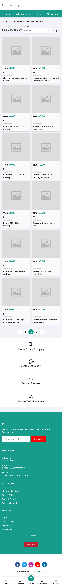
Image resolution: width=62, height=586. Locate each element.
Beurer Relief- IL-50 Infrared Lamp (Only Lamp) (46, 79)
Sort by (25, 26)
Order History (8, 521)
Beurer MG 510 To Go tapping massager (42, 176)
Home (7, 14)
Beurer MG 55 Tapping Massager (13, 176)
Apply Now (31, 544)
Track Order (7, 529)
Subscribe (38, 439)
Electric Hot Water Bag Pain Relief (16, 79)
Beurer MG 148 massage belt (44, 224)
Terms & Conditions (10, 499)
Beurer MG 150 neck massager (12, 224)
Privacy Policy (8, 495)
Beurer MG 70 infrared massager (43, 127)
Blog (39, 14)
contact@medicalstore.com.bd (15, 475)
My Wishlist (7, 525)
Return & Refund (9, 503)
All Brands (52, 14)
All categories (24, 14)
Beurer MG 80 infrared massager (13, 127)
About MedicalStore (10, 491)
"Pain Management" (34, 21)
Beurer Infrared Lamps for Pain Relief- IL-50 (15, 321)
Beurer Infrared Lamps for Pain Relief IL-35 (45, 321)
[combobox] (36, 31)
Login (4, 517)
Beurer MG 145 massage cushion (14, 272)
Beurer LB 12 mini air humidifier (42, 272)
